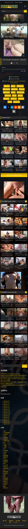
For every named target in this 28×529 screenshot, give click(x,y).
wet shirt (17, 101)
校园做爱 (5, 460)
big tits (22, 89)
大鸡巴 (5, 447)
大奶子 (7, 85)
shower (21, 98)
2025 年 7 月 (6, 419)
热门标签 (18, 520)
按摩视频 (5, 455)
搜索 (2, 363)
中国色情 (5, 434)
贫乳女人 (5, 481)
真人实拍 (5, 465)
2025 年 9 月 (6, 415)
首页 (5, 520)
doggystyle (21, 92)
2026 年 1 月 (6, 409)
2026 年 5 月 (6, 402)
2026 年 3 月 (6, 406)
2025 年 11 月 (6, 412)
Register (21, 2)
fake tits (8, 95)
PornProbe (16, 76)
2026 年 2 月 (6, 407)
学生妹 (5, 452)
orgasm (14, 98)
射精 (4, 453)
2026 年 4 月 (6, 404)
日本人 (5, 458)
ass (13, 85)
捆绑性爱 (5, 457)
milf (15, 95)
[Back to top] (23, 525)
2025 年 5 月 (6, 422)
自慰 (4, 474)
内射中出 (5, 439)
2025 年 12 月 (6, 411)
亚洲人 (5, 435)
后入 (4, 442)
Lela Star (16, 81)
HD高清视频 (6, 432)
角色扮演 (5, 479)
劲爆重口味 (6, 440)
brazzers (7, 92)
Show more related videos (14, 175)
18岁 (4, 431)
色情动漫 (5, 478)
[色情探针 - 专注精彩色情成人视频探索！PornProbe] (11, 7)
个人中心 (16, 522)
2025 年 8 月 (6, 417)
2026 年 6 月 (6, 401)
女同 (4, 448)
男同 (4, 463)
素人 (4, 470)
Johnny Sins (11, 81)
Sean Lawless (14, 82)
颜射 (4, 486)
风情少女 (5, 487)
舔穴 (4, 476)
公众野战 (5, 437)
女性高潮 (5, 450)
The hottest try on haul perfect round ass (10, 373)
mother (6, 98)
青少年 (5, 484)
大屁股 (5, 445)
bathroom (21, 85)
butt (14, 92)
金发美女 (5, 483)
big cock (15, 89)
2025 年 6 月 (6, 420)
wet (10, 101)
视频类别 (11, 520)
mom (21, 95)
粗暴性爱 (5, 468)
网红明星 (5, 471)
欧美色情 (5, 461)
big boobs (7, 89)
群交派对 (5, 473)
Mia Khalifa (22, 81)
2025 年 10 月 (6, 414)
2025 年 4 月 (6, 424)
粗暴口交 (5, 466)
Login (16, 2)
